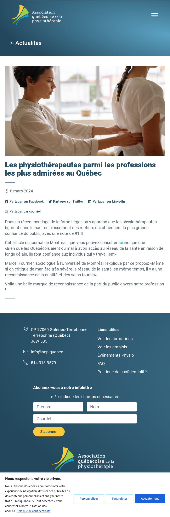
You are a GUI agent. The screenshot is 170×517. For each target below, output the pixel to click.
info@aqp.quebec (47, 351)
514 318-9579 (43, 362)
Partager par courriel (25, 211)
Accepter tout (150, 498)
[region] (85, 494)
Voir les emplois (112, 346)
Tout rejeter (119, 498)
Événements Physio (115, 355)
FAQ (101, 363)
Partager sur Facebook (27, 201)
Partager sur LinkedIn (109, 201)
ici (121, 242)
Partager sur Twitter (68, 201)
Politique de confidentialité (33, 511)
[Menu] (154, 15)
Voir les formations (115, 338)
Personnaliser (89, 498)
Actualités (28, 43)
